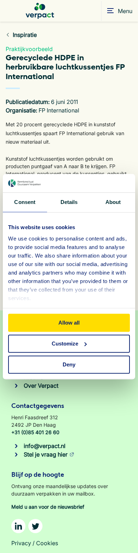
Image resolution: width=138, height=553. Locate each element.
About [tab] (113, 202)
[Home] (40, 11)
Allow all (69, 323)
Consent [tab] (24, 202)
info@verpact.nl (44, 445)
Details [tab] (69, 202)
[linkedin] (18, 526)
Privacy (21, 543)
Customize (65, 344)
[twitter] (35, 526)
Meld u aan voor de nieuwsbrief (47, 507)
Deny (69, 364)
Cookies (47, 543)
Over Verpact (41, 385)
